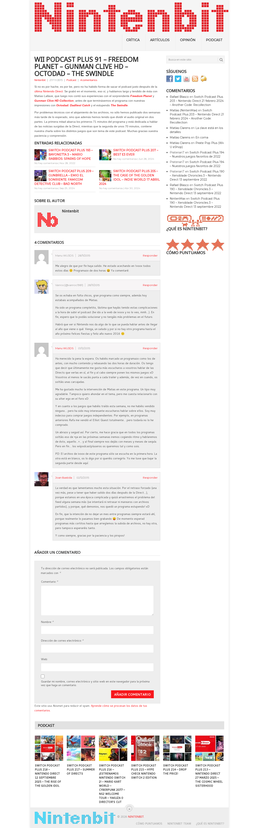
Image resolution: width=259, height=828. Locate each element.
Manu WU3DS (64, 348)
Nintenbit (40, 80)
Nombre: (47, 621)
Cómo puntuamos (149, 823)
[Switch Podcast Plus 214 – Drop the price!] (177, 748)
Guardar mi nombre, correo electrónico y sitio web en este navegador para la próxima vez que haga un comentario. (95, 683)
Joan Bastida (63, 477)
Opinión (187, 40)
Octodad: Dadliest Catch (73, 105)
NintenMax (177, 198)
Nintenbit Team (179, 823)
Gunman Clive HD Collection (54, 100)
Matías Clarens (180, 128)
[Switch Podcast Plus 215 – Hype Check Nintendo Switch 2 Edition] (145, 748)
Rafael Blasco (179, 97)
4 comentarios (88, 80)
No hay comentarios (46, 163)
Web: (44, 659)
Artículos (160, 40)
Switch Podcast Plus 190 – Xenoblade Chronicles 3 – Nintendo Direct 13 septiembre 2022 (197, 175)
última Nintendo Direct (48, 91)
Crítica (133, 40)
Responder (150, 255)
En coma (201, 137)
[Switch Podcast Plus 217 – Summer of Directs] (81, 748)
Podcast (214, 40)
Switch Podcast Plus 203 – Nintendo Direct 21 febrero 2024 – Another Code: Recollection (197, 101)
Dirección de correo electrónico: (62, 640)
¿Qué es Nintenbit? (210, 823)
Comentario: (49, 581)
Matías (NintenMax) (183, 110)
